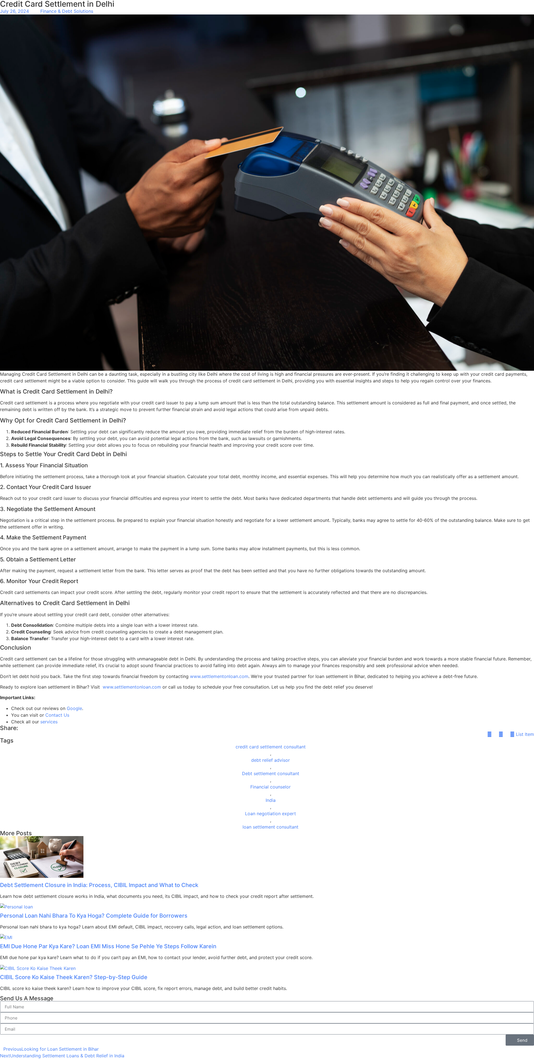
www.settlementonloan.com (219, 676)
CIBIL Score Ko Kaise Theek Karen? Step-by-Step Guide (73, 977)
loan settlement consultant (270, 827)
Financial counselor (270, 787)
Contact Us (57, 715)
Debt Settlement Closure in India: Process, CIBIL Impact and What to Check (99, 885)
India (271, 800)
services (49, 721)
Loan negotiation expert (270, 813)
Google (74, 708)
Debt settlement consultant (270, 773)
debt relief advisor (270, 760)
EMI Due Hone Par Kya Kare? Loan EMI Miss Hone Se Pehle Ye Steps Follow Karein (108, 946)
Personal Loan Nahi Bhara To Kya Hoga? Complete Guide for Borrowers (93, 915)
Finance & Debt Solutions (66, 11)
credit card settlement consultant (271, 747)
